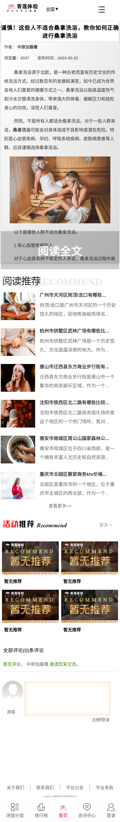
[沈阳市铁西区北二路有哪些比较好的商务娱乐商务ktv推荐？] (20, 415)
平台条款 (104, 787)
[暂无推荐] (30, 570)
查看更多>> (60, 505)
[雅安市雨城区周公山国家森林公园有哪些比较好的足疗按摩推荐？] (20, 451)
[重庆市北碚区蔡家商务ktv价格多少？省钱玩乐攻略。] (20, 487)
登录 (105, 719)
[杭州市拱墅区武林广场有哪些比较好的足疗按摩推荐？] (20, 343)
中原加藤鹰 (27, 47)
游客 (8, 712)
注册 (96, 719)
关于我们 (15, 787)
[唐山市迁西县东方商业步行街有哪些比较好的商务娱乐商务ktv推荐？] (20, 379)
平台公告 (75, 787)
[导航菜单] (101, 9)
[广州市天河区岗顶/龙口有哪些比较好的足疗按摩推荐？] (20, 307)
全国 (52, 9)
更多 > (105, 524)
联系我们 (45, 787)
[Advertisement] (57, 767)
